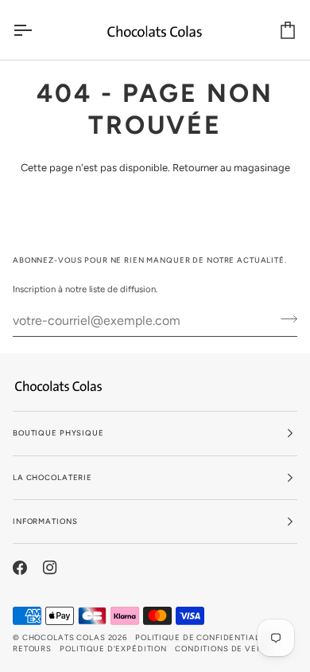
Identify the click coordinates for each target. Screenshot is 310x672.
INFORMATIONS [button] (45, 521)
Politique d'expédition (113, 648)
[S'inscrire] (284, 318)
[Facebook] (20, 568)
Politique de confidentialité (204, 637)
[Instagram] (50, 568)
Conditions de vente (224, 648)
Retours (32, 648)
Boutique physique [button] (58, 432)
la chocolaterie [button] (52, 477)
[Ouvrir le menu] (36, 30)
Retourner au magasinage (231, 168)
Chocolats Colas (64, 637)
